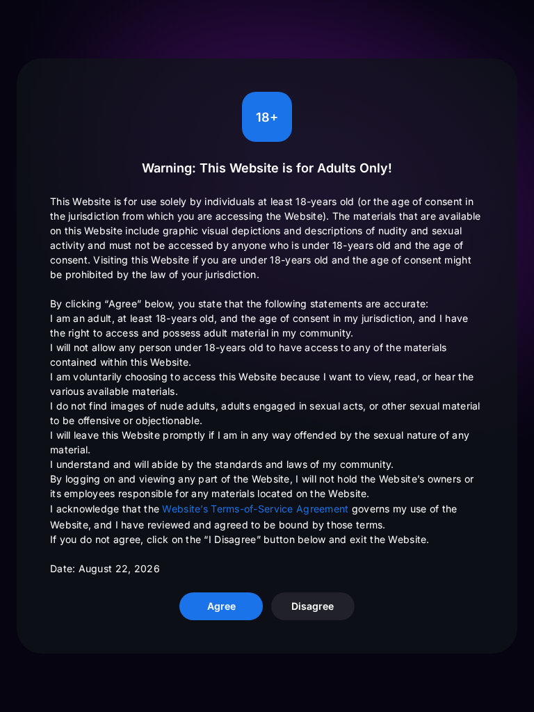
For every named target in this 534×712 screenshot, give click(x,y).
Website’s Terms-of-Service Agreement (255, 509)
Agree (221, 606)
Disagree (312, 606)
